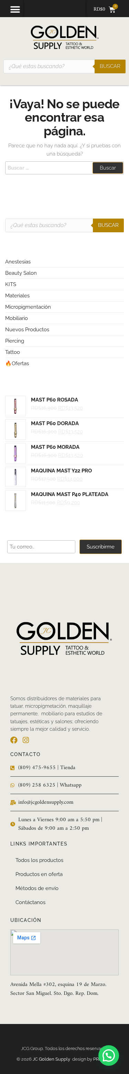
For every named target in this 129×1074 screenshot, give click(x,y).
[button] (15, 9)
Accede (52, 8)
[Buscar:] (64, 167)
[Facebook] (14, 740)
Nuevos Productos (27, 329)
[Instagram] (25, 740)
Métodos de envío (36, 888)
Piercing (14, 341)
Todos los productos (39, 860)
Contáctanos (30, 902)
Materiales (17, 296)
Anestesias (18, 262)
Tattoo (12, 352)
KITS (10, 284)
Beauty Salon (21, 273)
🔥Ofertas (17, 363)
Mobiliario (16, 318)
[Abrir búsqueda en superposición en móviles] (64, 66)
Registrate (73, 8)
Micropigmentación (28, 307)
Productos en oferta (39, 874)
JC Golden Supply (52, 1059)
